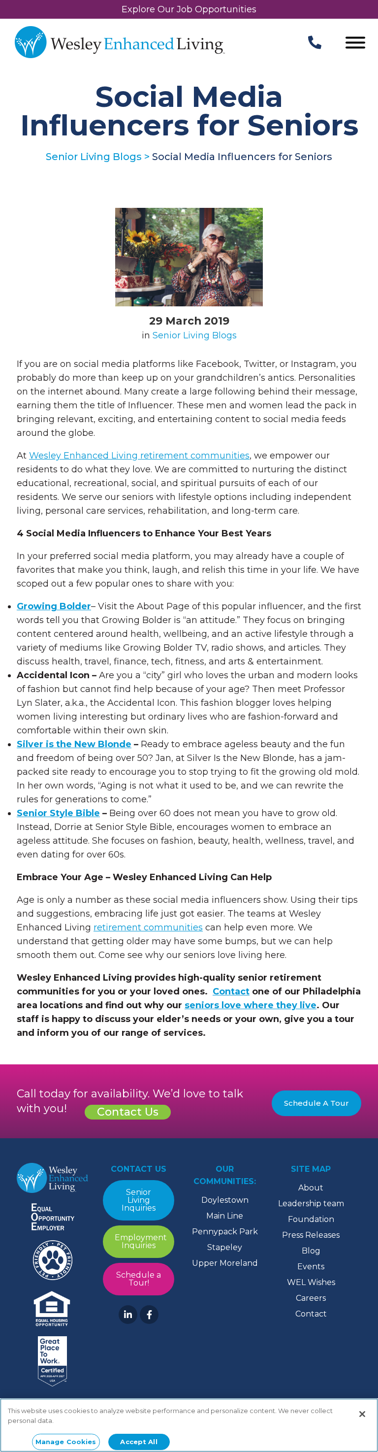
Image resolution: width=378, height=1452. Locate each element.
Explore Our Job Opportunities (189, 9)
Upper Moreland (225, 1263)
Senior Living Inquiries (139, 1200)
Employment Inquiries (141, 1241)
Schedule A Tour (316, 1103)
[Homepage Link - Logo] (120, 43)
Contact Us (127, 1112)
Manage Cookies (65, 1442)
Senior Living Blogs (195, 335)
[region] (189, 1425)
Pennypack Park (225, 1231)
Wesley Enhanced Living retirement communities (139, 455)
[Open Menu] (355, 43)
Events (310, 1266)
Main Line (224, 1216)
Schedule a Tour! (138, 1278)
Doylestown (225, 1200)
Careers (311, 1298)
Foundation (311, 1219)
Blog (311, 1250)
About (310, 1187)
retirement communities (148, 927)
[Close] (362, 1414)
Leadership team (311, 1203)
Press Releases (311, 1235)
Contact (311, 1314)
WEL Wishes (311, 1282)
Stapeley (224, 1247)
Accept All (138, 1442)
